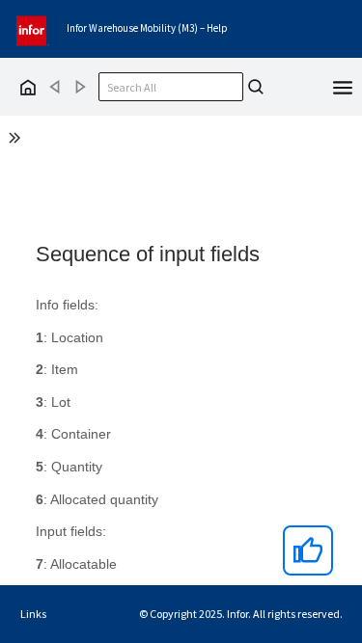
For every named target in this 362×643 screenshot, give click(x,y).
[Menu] (342, 85)
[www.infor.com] (32, 28)
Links (33, 613)
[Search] (255, 86)
